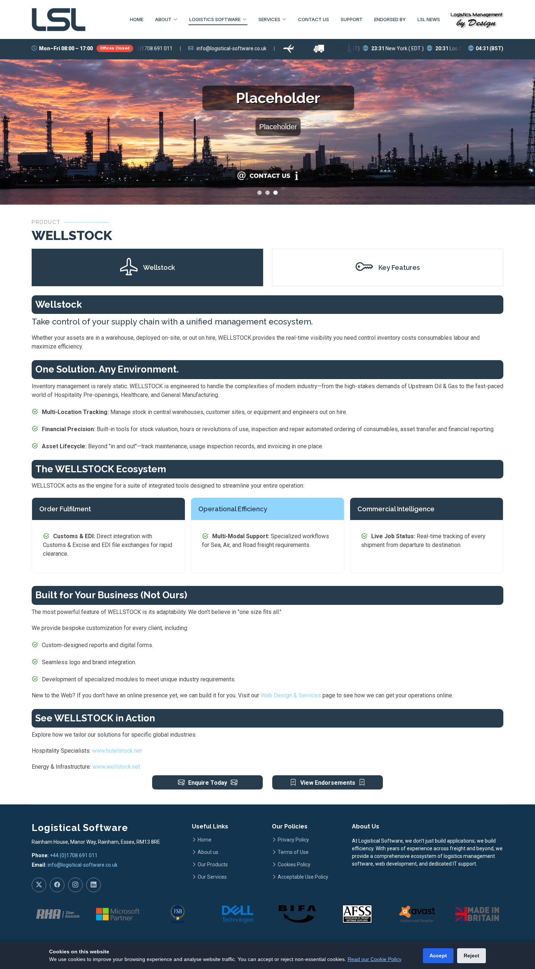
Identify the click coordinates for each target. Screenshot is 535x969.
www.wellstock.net (116, 766)
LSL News (428, 19)
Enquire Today (207, 782)
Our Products (213, 864)
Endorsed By (390, 19)
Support (351, 19)
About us (208, 852)
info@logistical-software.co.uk (83, 865)
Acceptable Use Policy (303, 876)
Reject (471, 955)
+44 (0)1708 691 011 (74, 855)
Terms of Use (293, 852)
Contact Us (313, 19)
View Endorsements (327, 782)
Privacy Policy (293, 839)
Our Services (212, 876)
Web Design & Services (291, 695)
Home (136, 19)
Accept (438, 955)
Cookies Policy (294, 864)
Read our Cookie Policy (374, 959)
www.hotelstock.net (117, 750)
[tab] (147, 267)
